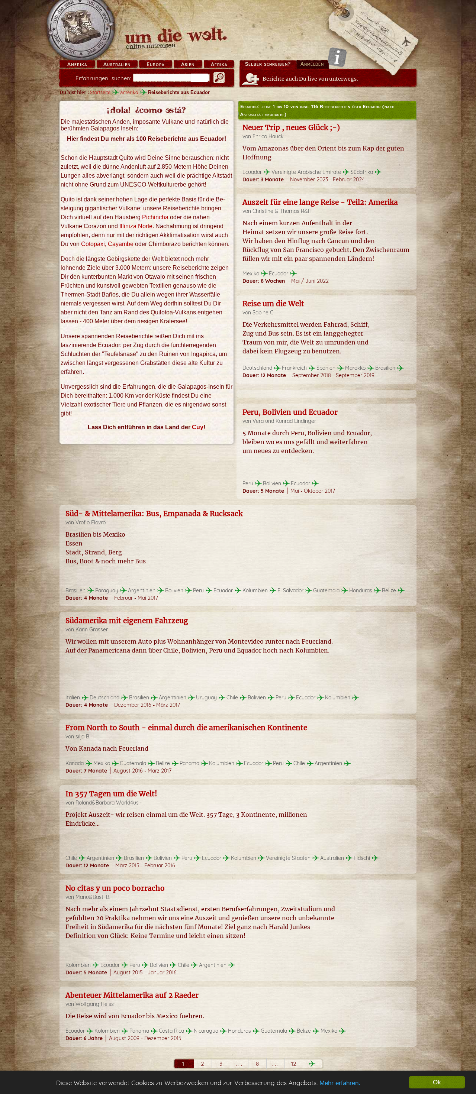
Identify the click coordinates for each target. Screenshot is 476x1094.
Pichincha (155, 217)
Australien (117, 64)
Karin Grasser (91, 629)
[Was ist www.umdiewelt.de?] (337, 57)
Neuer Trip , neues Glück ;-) (291, 127)
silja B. (82, 736)
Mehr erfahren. (339, 1083)
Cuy (197, 427)
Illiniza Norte (135, 226)
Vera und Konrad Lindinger (284, 421)
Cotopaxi (93, 244)
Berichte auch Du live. (310, 78)
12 (293, 1063)
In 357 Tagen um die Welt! (111, 793)
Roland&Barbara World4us (107, 802)
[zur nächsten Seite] (312, 1063)
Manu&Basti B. (92, 897)
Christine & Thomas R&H (282, 211)
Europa (155, 64)
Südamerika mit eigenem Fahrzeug (126, 620)
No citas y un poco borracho (115, 888)
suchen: (103, 78)
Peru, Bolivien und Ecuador (290, 412)
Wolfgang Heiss (94, 1004)
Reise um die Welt (273, 303)
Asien (187, 64)
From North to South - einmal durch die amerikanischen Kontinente (186, 727)
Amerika (77, 64)
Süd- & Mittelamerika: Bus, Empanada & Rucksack (153, 513)
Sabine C (263, 312)
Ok (437, 1082)
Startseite (100, 92)
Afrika (219, 64)
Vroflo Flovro (90, 522)
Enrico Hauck (268, 136)
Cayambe (121, 244)
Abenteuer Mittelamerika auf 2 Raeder (132, 995)
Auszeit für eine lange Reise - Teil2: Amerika (320, 202)
